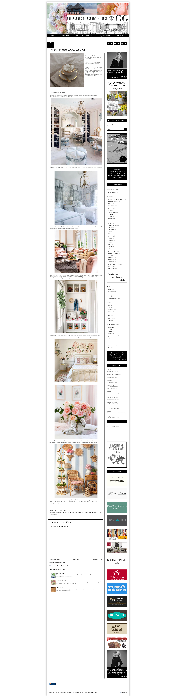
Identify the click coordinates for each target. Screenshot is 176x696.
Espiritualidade (111, 345)
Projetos (109, 248)
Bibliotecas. (110, 208)
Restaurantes (110, 257)
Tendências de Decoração (113, 264)
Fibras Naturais (74, 512)
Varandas (110, 266)
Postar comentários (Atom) (59, 562)
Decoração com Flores (62, 512)
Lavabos (110, 238)
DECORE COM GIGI (55, 692)
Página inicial (76, 559)
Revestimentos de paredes (97, 512)
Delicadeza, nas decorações (62, 580)
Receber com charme (112, 251)
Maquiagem (110, 294)
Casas (109, 320)
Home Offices (111, 235)
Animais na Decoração (113, 201)
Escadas (109, 220)
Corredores (110, 214)
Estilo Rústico (111, 229)
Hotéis (109, 305)
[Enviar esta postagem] (69, 510)
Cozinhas (110, 218)
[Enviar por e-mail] (50, 514)
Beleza (109, 289)
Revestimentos (111, 259)
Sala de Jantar (111, 261)
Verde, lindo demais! (60, 573)
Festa (109, 231)
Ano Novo (110, 327)
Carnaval (110, 329)
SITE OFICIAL (65, 36)
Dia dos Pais (110, 336)
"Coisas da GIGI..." (60, 587)
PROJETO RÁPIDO (104, 36)
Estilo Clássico (111, 227)
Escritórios (110, 222)
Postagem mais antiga (97, 559)
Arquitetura (110, 318)
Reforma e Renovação (113, 253)
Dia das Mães (111, 333)
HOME (53, 36)
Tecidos (109, 263)
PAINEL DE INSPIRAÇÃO (84, 36)
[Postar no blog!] (52, 514)
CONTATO (119, 36)
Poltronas (110, 246)
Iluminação (110, 236)
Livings (109, 242)
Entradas (69, 512)
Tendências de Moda (112, 298)
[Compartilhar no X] (53, 514)
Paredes (86, 512)
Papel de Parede (81, 512)
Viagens (109, 311)
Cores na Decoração (112, 212)
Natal (109, 338)
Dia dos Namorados (112, 335)
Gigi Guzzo (84, 692)
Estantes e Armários (112, 225)
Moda (109, 296)
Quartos (89, 512)
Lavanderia (110, 240)
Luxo (109, 244)
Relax (109, 255)
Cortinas (110, 216)
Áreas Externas (111, 268)
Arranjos (110, 203)
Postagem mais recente (55, 559)
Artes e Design (111, 205)
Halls (109, 233)
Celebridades (111, 291)
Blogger (95, 692)
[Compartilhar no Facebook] (54, 514)
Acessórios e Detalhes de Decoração (116, 199)
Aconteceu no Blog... (112, 192)
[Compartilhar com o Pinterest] (56, 514)
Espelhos (110, 223)
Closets (56, 512)
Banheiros (110, 207)
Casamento (110, 331)
